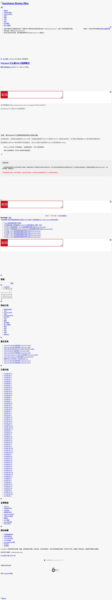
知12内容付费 (8, 522)
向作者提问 (63, 216)
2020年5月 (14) (8, 438)
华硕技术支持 (8, 508)
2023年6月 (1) (8, 399)
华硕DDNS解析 (8, 516)
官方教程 (6, 23)
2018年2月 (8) (8, 490)
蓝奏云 (6, 518)
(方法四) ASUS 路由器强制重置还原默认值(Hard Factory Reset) (23, 233)
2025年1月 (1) (8, 379)
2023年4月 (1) (8, 401)
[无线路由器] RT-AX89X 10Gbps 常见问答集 (44, 219)
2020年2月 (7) (8, 444)
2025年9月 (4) (8, 375)
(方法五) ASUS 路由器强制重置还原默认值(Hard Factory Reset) (23, 231)
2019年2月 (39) (8, 468)
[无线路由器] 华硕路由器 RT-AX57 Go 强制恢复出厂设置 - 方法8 (23, 225)
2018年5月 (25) (8, 484)
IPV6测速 (6, 520)
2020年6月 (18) (8, 436)
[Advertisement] (50, 46)
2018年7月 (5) (8, 480)
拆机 (5, 330)
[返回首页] (1, 59)
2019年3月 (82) (8, 466)
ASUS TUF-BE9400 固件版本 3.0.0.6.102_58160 (17, 345)
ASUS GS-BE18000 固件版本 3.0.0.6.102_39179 (17, 362)
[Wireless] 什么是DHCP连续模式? (15, 63)
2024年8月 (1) (8, 381)
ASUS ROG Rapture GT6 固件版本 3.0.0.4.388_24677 (19, 357)
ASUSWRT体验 (8, 538)
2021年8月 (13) (8, 425)
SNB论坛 (6, 510)
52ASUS (6, 506)
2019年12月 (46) (8, 448)
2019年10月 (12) (8, 452)
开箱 (5, 332)
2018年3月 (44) (8, 488)
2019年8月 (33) (8, 456)
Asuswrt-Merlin (8, 14)
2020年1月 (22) (8, 446)
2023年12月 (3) (8, 391)
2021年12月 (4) (8, 421)
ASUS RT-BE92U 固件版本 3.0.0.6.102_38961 (16, 351)
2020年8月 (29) (8, 433)
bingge (10, 67)
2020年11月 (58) (8, 427)
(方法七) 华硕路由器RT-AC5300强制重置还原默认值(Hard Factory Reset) (25, 227)
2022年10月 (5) (8, 409)
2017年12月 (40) (8, 494)
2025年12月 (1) (8, 373)
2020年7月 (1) (8, 434)
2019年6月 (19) (8, 460)
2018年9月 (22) (8, 476)
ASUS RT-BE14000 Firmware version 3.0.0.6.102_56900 (19, 349)
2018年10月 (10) (8, 474)
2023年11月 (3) (8, 393)
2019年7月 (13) (8, 458)
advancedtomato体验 (9, 542)
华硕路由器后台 (8, 534)
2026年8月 (6, 287)
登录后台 (102, 28)
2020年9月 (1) (8, 431)
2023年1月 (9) (8, 405)
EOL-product (7, 523)
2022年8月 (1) (8, 411)
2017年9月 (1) (8, 496)
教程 (5, 17)
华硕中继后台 (8, 536)
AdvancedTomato (8, 315)
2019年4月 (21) (8, 464)
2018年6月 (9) (8, 482)
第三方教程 (7, 25)
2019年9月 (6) (8, 454)
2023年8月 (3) (8, 397)
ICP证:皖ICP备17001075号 (8, 555)
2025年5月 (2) (8, 377)
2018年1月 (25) (8, 492)
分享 (5, 19)
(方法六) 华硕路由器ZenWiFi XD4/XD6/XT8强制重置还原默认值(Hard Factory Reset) (29, 229)
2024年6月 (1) (8, 383)
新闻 (5, 326)
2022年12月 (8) (8, 407)
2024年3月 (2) (8, 385)
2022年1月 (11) (8, 419)
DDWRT (6, 544)
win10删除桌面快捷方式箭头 (13, 223)
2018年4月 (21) (8, 486)
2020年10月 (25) (8, 429)
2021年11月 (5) (8, 423)
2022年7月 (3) (8, 413)
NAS (5, 311)
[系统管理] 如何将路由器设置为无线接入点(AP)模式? (16, 219)
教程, (10, 217)
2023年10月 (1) (8, 395)
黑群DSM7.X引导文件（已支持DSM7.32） (16, 359)
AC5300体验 (7, 540)
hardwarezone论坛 (9, 514)
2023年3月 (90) (8, 403)
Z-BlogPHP (7, 573)
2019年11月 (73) (8, 450)
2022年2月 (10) (8, 417)
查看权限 (107, 28)
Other (5, 15)
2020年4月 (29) (8, 440)
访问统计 (6, 545)
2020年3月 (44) (8, 442)
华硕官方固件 (8, 12)
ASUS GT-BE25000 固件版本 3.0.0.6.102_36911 (17, 347)
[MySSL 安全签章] (56, 570)
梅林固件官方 (8, 512)
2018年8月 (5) (8, 478)
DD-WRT (6, 317)
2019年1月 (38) (8, 470)
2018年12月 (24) (8, 472)
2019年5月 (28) (8, 462)
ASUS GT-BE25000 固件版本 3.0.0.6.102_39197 (17, 353)
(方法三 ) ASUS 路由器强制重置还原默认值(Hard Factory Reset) (23, 235)
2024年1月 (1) (8, 389)
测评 (5, 21)
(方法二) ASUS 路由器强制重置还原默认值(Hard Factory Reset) (23, 237)
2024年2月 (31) (8, 387)
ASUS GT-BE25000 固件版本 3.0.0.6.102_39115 (17, 360)
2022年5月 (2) (8, 415)
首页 (6, 10)
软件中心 (6, 334)
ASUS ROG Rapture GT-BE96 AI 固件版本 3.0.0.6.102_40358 (21, 355)
